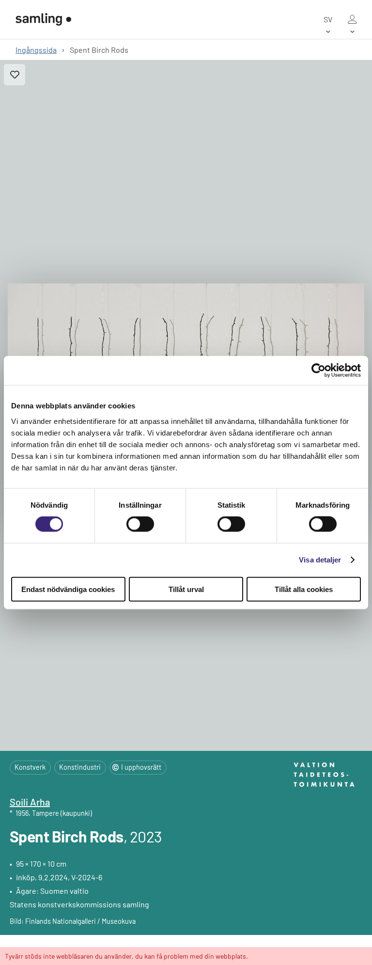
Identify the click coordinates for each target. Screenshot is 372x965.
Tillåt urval (186, 589)
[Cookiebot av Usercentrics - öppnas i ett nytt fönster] (318, 370)
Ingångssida (36, 49)
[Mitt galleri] (352, 19)
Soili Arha (30, 802)
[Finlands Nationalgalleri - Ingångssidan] (43, 19)
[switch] (140, 524)
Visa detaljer (320, 560)
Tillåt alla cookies (304, 589)
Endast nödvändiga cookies (68, 589)
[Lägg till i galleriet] (14, 74)
